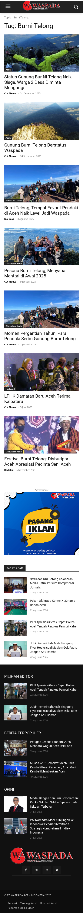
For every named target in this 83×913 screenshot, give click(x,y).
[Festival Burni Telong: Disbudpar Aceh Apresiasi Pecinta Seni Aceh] (41, 435)
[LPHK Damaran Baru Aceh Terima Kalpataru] (41, 372)
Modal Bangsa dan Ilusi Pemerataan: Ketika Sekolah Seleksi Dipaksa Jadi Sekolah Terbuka (54, 802)
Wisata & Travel (14, 200)
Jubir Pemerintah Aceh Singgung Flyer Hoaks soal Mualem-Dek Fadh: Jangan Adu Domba (53, 647)
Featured (10, 388)
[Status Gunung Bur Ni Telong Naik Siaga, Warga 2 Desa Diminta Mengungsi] (41, 53)
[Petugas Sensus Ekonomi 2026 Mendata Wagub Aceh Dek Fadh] (15, 748)
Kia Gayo (9, 218)
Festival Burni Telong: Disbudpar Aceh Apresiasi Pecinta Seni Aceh (37, 461)
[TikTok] (47, 870)
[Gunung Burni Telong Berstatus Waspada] (41, 121)
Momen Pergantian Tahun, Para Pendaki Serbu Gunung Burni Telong (40, 336)
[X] (57, 870)
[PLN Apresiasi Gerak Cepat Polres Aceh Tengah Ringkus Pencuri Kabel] (15, 628)
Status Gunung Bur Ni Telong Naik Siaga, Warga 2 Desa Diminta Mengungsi (38, 82)
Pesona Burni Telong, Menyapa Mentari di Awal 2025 (34, 273)
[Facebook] (26, 870)
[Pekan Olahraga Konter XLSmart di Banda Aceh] (15, 607)
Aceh (8, 69)
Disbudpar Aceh (14, 263)
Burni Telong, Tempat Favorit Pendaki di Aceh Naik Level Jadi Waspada (41, 210)
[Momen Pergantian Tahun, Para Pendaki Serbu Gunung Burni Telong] (41, 309)
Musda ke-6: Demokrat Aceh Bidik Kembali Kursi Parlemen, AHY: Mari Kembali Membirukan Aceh (53, 767)
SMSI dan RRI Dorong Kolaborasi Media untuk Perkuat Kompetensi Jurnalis (52, 583)
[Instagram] (36, 870)
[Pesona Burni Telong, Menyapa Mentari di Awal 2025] (41, 246)
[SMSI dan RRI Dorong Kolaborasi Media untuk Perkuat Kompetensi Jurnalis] (15, 585)
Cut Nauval (10, 93)
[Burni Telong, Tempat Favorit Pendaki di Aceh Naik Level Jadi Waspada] (41, 183)
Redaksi (8, 469)
